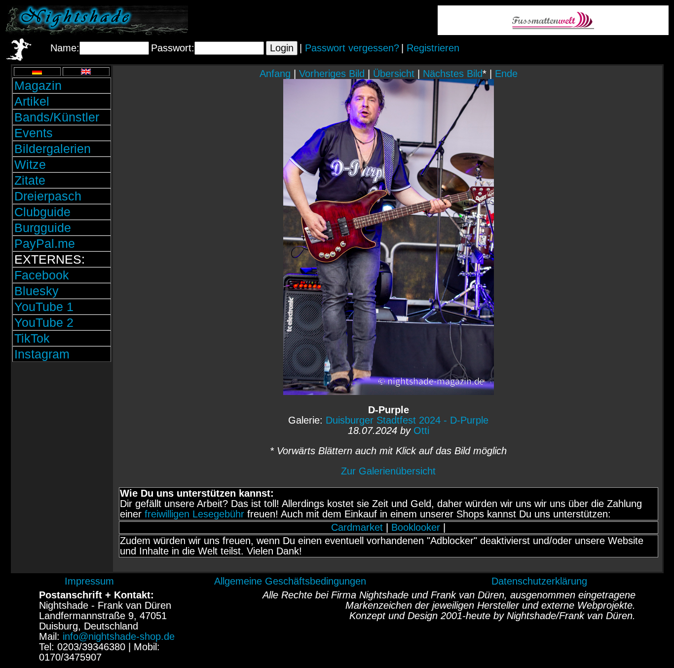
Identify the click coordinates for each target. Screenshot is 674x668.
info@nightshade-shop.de (119, 636)
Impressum (89, 581)
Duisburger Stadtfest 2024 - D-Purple (407, 420)
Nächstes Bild (453, 73)
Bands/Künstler (56, 117)
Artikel (31, 101)
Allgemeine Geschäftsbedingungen (290, 581)
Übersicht (393, 73)
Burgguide (42, 228)
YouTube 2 (44, 322)
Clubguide (42, 212)
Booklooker (415, 527)
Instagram (42, 354)
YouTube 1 (44, 307)
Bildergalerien (52, 149)
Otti (421, 430)
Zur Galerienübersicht (388, 471)
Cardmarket (357, 527)
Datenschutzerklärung (539, 581)
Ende (506, 73)
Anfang (275, 73)
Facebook (41, 275)
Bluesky (36, 291)
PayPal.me (44, 243)
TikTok (32, 338)
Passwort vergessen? (352, 47)
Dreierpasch (47, 196)
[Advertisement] (61, 431)
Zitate (29, 180)
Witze (30, 164)
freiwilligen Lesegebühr (194, 514)
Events (33, 133)
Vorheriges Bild (332, 73)
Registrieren (433, 47)
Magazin (38, 85)
